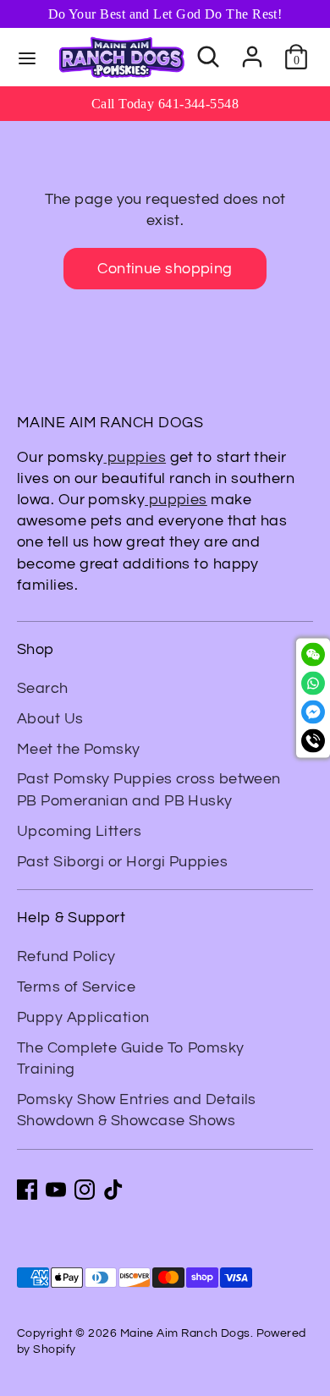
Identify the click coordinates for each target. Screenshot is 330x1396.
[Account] (252, 49)
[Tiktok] (113, 1189)
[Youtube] (56, 1189)
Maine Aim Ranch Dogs (185, 1333)
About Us (50, 719)
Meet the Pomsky (78, 749)
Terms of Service (76, 987)
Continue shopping (165, 269)
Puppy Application (83, 1017)
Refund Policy (66, 956)
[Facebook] (27, 1189)
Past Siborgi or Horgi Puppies (122, 862)
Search (43, 688)
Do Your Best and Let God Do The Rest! (165, 14)
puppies (135, 457)
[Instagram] (84, 1189)
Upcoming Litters (79, 831)
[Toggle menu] (27, 57)
